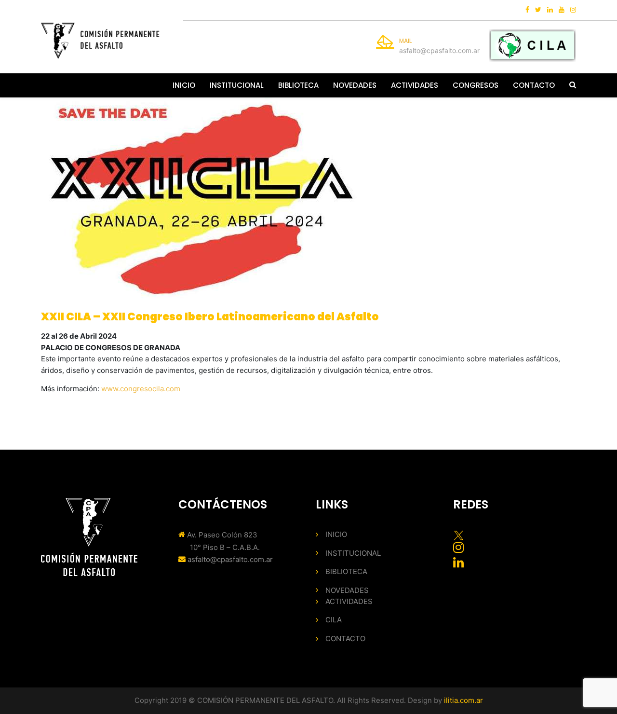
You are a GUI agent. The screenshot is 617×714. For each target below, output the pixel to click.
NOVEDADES (354, 85)
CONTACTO (534, 85)
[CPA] (100, 41)
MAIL (405, 41)
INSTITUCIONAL (237, 85)
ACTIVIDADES (414, 85)
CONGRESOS (475, 85)
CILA (333, 619)
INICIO (184, 85)
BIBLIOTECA (298, 85)
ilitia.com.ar (463, 700)
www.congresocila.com (140, 388)
